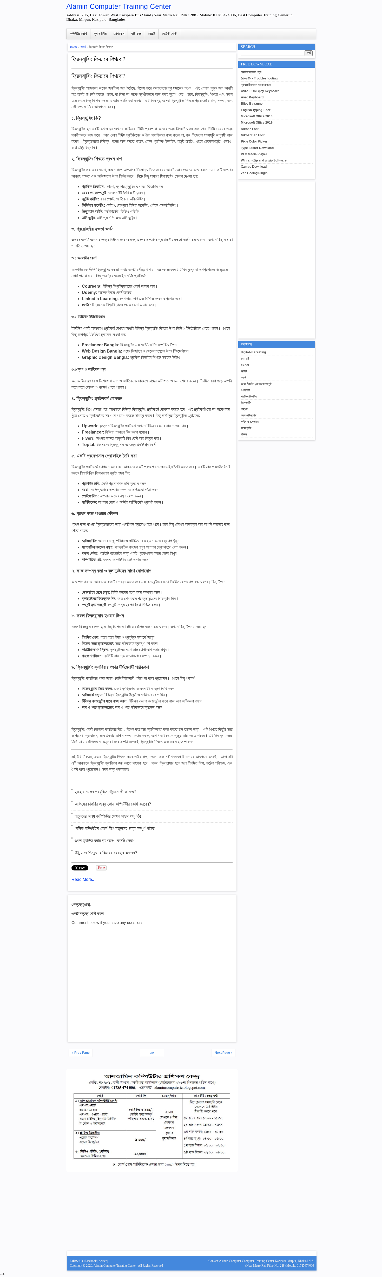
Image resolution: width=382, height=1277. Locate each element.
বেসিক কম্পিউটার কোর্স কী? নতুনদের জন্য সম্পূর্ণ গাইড (115, 828)
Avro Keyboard (252, 97)
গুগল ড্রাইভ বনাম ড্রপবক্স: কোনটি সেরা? (105, 840)
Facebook (91, 1261)
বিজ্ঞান (244, 434)
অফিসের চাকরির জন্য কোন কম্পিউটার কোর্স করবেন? (113, 804)
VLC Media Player (254, 154)
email (245, 358)
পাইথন (244, 409)
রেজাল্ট (151, 34)
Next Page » (224, 1053)
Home (73, 46)
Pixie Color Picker (254, 141)
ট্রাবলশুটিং (246, 402)
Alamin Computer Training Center (118, 6)
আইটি (83, 46)
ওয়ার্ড (243, 377)
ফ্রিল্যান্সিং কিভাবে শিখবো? (98, 59)
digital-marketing (253, 352)
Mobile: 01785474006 (300, 1265)
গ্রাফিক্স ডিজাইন (248, 396)
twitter (103, 1261)
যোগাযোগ (119, 34)
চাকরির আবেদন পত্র (251, 72)
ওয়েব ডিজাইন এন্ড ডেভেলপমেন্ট (256, 384)
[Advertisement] (152, 1213)
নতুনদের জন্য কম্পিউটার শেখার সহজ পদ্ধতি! (108, 816)
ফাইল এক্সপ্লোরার (250, 421)
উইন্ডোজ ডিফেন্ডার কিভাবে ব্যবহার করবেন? (106, 852)
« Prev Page (81, 1053)
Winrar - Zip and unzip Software (264, 160)
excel (245, 365)
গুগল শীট (245, 390)
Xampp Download (254, 166)
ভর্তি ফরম (136, 34)
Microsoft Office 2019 (257, 122)
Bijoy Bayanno (251, 103)
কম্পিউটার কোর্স (78, 34)
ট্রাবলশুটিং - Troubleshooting (259, 78)
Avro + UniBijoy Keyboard (260, 91)
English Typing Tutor (256, 110)
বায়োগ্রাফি (246, 428)
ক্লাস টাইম (100, 34)
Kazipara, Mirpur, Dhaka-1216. (294, 1261)
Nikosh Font (250, 129)
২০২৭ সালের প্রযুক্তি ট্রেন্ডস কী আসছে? (105, 791)
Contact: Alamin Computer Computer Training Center (241, 1261)
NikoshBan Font (253, 135)
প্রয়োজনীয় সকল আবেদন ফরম (256, 85)
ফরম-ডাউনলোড (248, 415)
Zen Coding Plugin (254, 173)
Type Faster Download (257, 148)
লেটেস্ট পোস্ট (169, 34)
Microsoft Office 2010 (257, 116)
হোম (152, 1053)
